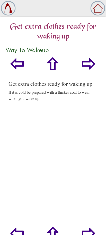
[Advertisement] (53, 171)
